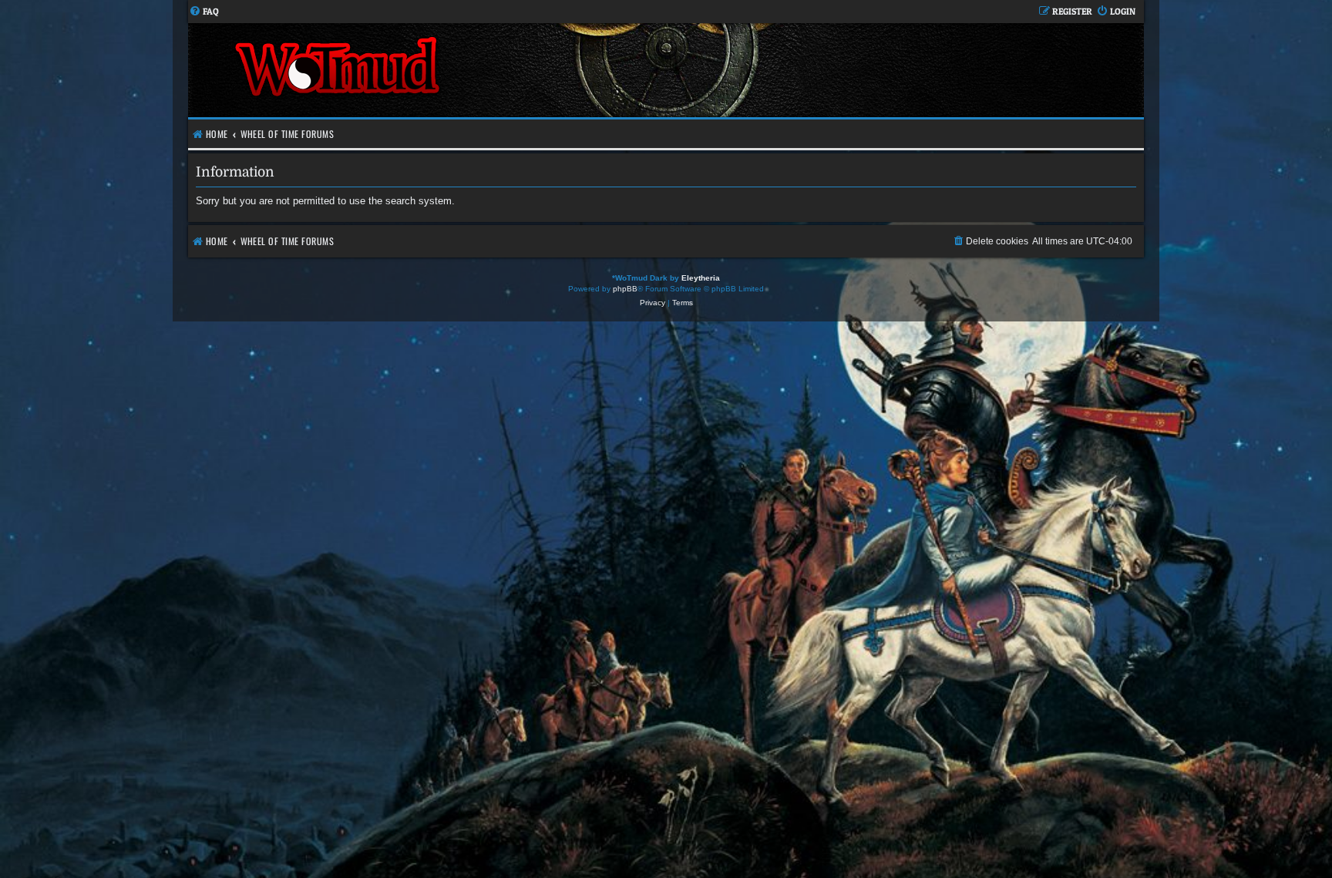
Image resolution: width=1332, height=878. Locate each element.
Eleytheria (700, 278)
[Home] (427, 70)
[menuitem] (204, 12)
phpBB (625, 288)
